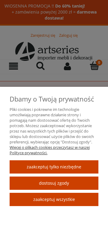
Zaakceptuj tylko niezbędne (54, 167)
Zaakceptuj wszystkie (54, 199)
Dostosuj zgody (54, 183)
